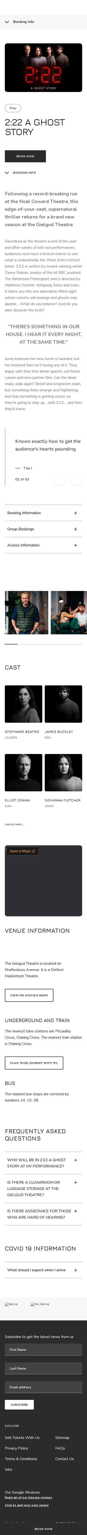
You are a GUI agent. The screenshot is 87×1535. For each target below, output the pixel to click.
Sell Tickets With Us (22, 1437)
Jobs (8, 1469)
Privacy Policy (16, 1448)
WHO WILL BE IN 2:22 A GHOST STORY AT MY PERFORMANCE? (36, 1163)
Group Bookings (20, 529)
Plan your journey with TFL (34, 1063)
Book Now (44, 1529)
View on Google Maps (29, 995)
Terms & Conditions (21, 1459)
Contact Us (64, 1459)
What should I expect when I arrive (36, 1270)
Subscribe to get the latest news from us (39, 1336)
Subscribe (19, 1405)
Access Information (23, 545)
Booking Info (23, 22)
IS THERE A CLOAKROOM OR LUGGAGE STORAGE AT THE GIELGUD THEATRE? (33, 1189)
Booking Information (24, 513)
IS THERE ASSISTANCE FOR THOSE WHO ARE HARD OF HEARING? (39, 1214)
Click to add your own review (27, 1505)
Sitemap (62, 1437)
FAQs (60, 1448)
